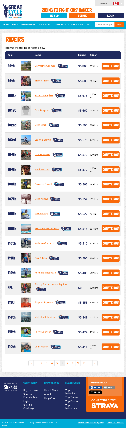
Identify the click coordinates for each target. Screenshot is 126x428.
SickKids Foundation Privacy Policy (91, 422)
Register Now (31, 390)
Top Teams (71, 396)
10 (84, 363)
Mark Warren (42, 169)
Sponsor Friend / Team (31, 395)
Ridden (93, 54)
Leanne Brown (43, 139)
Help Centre (51, 398)
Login (110, 15)
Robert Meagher (44, 95)
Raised (82, 54)
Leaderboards (75, 24)
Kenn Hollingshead (45, 272)
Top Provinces (73, 401)
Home (6, 24)
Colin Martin (41, 346)
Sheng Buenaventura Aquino (51, 284)
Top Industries (71, 406)
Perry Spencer (43, 331)
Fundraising (44, 24)
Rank (10, 54)
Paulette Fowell (43, 183)
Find (119, 24)
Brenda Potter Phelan (47, 228)
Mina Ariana (41, 198)
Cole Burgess (42, 110)
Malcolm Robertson (45, 317)
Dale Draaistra (42, 154)
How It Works (28, 24)
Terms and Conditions (115, 422)
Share (97, 387)
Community (60, 24)
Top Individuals (71, 391)
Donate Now (110, 66)
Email (111, 387)
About (15, 24)
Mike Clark (41, 124)
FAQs (88, 24)
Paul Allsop (41, 257)
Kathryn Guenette (45, 243)
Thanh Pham (42, 80)
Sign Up (54, 15)
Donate (82, 15)
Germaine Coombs (45, 65)
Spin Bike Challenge (29, 406)
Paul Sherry (41, 213)
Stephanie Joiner (44, 302)
